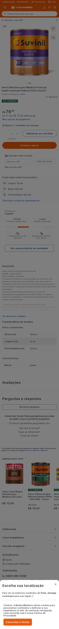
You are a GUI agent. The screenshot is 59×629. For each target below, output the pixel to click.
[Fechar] (55, 584)
